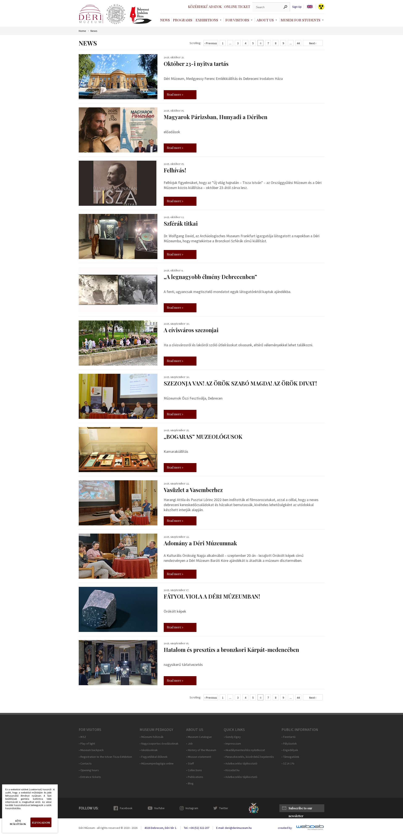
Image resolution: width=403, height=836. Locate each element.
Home (82, 31)
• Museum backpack (91, 750)
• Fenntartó (288, 737)
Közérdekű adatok (205, 7)
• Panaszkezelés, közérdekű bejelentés (249, 757)
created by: (285, 828)
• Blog (190, 783)
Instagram (192, 808)
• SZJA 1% (287, 763)
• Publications (194, 777)
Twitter (223, 808)
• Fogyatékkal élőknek (153, 757)
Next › (312, 43)
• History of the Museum (201, 750)
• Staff (190, 763)
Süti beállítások (18, 822)
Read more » (175, 94)
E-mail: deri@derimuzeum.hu (234, 828)
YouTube (159, 808)
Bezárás (51, 791)
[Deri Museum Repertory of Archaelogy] (116, 14)
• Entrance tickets (90, 777)
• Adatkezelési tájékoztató (240, 763)
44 (298, 43)
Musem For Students (300, 20)
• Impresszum (232, 743)
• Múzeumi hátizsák (152, 737)
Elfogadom (41, 822)
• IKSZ (82, 737)
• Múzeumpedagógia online (157, 763)
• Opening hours (89, 770)
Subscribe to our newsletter (300, 809)
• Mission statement (198, 757)
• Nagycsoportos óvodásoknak (159, 743)
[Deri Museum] (91, 14)
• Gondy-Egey (232, 737)
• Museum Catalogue (199, 737)
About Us (265, 20)
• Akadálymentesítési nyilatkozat (244, 750)
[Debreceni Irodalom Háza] (141, 15)
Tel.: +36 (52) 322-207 (196, 828)
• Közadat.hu (231, 770)
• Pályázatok (289, 743)
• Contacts (85, 763)
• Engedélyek (289, 750)
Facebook (126, 808)
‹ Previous (210, 43)
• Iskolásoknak (149, 750)
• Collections (194, 770)
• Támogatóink (290, 757)
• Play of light (87, 743)
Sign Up (297, 7)
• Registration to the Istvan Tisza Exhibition (105, 757)
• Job (189, 743)
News (165, 20)
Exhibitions (207, 20)
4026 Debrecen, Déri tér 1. (160, 828)
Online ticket (237, 7)
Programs (182, 20)
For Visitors (237, 20)
